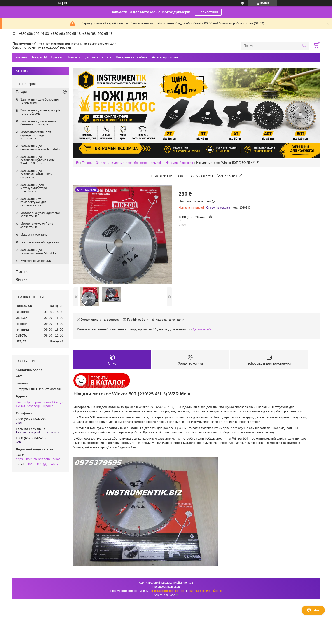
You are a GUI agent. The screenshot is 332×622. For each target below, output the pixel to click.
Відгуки (21, 279)
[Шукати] (304, 46)
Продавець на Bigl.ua (166, 586)
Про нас (57, 57)
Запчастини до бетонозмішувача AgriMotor (40, 147)
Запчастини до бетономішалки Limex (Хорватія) (36, 174)
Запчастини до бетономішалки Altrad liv (38, 251)
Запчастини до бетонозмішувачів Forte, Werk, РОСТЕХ (38, 160)
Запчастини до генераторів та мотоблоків (40, 111)
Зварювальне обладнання (39, 242)
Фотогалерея (26, 84)
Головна (21, 57)
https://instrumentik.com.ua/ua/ (38, 459)
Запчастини (208, 12)
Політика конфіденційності (204, 590)
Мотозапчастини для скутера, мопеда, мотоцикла (35, 135)
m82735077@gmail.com (43, 464)
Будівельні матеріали (36, 260)
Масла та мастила (33, 234)
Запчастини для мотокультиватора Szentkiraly (33, 188)
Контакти (74, 57)
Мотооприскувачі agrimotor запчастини (40, 214)
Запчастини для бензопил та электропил (39, 101)
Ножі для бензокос (179, 162)
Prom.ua (187, 582)
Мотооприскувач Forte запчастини (36, 225)
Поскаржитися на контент (168, 590)
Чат (316, 610)
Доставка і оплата (98, 57)
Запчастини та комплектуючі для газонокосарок (33, 202)
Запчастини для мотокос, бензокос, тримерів (129, 162)
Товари (36, 57)
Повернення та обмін (131, 57)
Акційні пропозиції (165, 57)
